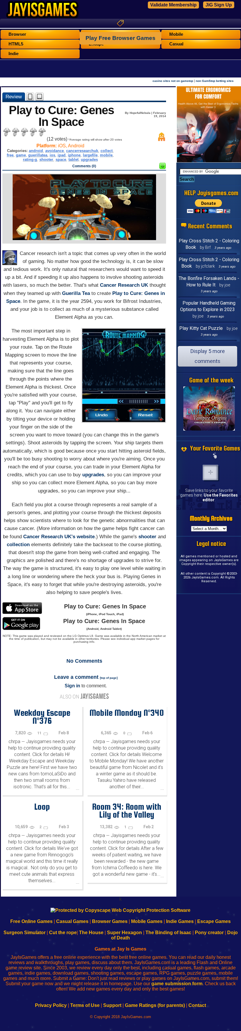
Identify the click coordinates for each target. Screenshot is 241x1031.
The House (91, 932)
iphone (74, 155)
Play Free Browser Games (120, 38)
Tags (120, 23)
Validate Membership (173, 4)
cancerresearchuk (82, 151)
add (210, 472)
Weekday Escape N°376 (42, 716)
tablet (73, 159)
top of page (109, 677)
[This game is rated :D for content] (162, 167)
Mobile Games (147, 921)
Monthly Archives (211, 518)
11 (39, 733)
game (21, 155)
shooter (46, 159)
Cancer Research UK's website (59, 536)
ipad (62, 155)
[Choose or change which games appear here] (215, 456)
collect (107, 151)
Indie (14, 53)
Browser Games (110, 921)
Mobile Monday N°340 (126, 713)
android (36, 151)
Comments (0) (84, 166)
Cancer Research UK (124, 285)
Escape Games (214, 921)
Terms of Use (85, 1005)
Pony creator (209, 932)
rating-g (30, 159)
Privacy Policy (51, 1005)
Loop (42, 806)
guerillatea (37, 155)
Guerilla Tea (76, 293)
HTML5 (16, 44)
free (10, 155)
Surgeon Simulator (25, 932)
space (61, 159)
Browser (17, 34)
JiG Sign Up (218, 4)
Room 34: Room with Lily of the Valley (126, 810)
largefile (90, 155)
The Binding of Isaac (168, 932)
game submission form (176, 983)
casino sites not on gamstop (173, 80)
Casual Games (72, 921)
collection (18, 544)
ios (52, 155)
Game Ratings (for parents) (155, 1005)
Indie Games (180, 921)
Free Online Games (31, 921)
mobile (106, 155)
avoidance (54, 151)
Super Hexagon (124, 932)
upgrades (89, 159)
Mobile (176, 34)
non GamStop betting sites (215, 80)
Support (112, 1005)
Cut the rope (63, 932)
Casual (176, 44)
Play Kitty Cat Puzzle (201, 328)
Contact (197, 1005)
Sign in (72, 685)
